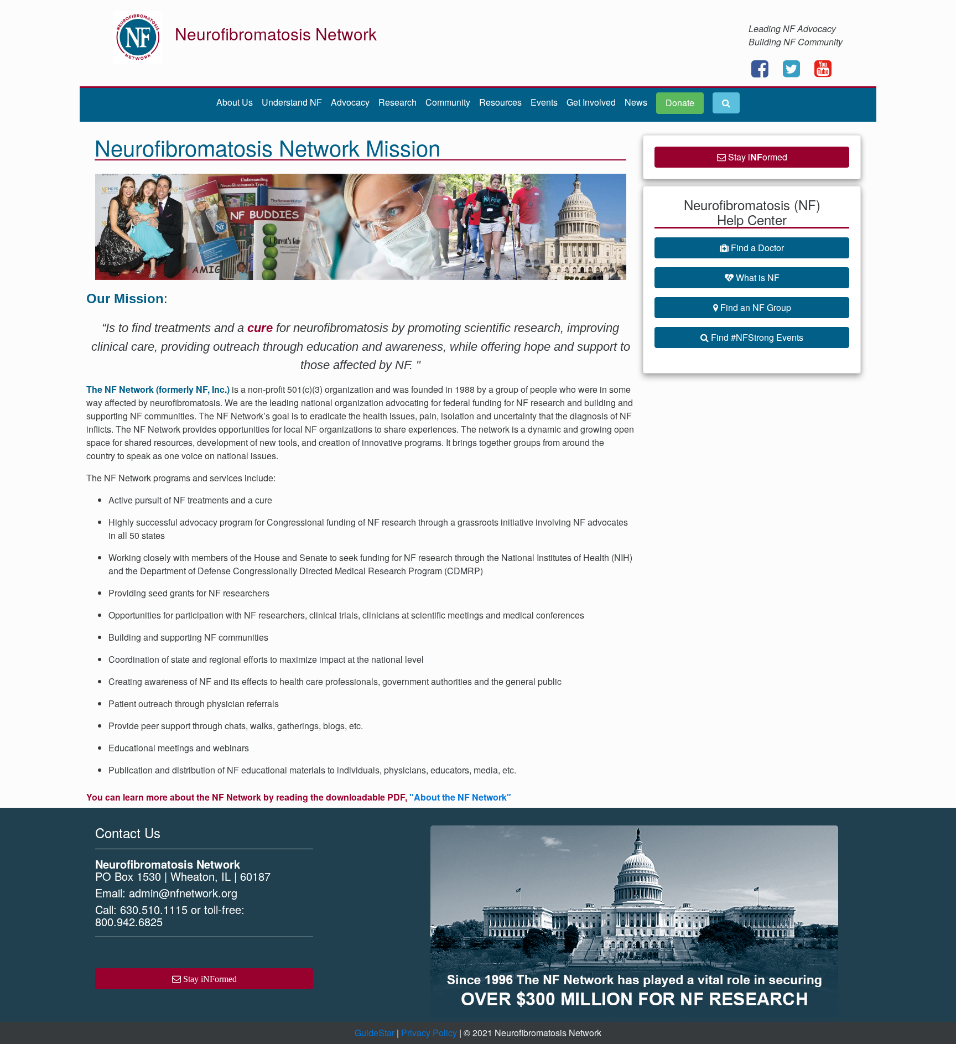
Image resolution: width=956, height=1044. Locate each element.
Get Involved (591, 102)
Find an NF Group (754, 307)
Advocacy (350, 102)
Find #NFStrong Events (756, 337)
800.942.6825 (129, 921)
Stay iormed (756, 156)
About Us (234, 102)
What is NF (757, 277)
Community (447, 102)
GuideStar (374, 1032)
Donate (680, 102)
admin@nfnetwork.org (183, 893)
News (636, 102)
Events (544, 102)
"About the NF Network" (459, 797)
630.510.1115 (154, 909)
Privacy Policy (429, 1032)
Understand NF (292, 102)
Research (397, 102)
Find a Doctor (756, 247)
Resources (500, 102)
